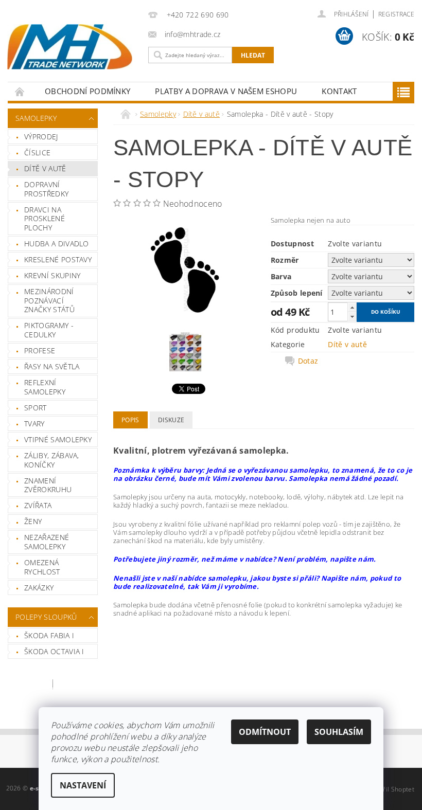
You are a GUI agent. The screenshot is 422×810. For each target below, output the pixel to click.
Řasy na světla (51, 366)
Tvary (34, 423)
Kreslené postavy (58, 259)
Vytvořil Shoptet (390, 789)
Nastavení (83, 785)
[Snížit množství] (352, 316)
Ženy (33, 521)
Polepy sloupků (46, 617)
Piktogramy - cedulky (49, 329)
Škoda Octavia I (54, 651)
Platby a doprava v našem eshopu (226, 91)
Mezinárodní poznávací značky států (49, 300)
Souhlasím (338, 731)
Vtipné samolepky (58, 439)
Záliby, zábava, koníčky (51, 460)
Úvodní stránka (20, 91)
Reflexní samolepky (44, 387)
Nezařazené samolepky (46, 541)
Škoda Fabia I (49, 635)
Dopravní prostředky (46, 189)
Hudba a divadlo (56, 243)
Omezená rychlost (42, 567)
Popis (130, 420)
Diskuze (171, 420)
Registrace (396, 14)
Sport (35, 407)
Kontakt (339, 91)
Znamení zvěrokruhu (48, 485)
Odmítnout (265, 731)
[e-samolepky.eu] (69, 46)
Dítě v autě (45, 168)
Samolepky (36, 118)
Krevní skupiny (52, 275)
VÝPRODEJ (41, 136)
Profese (39, 350)
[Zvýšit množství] (352, 307)
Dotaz (308, 361)
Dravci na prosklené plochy (44, 218)
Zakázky (39, 587)
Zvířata (37, 505)
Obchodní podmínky (87, 91)
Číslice (37, 152)
